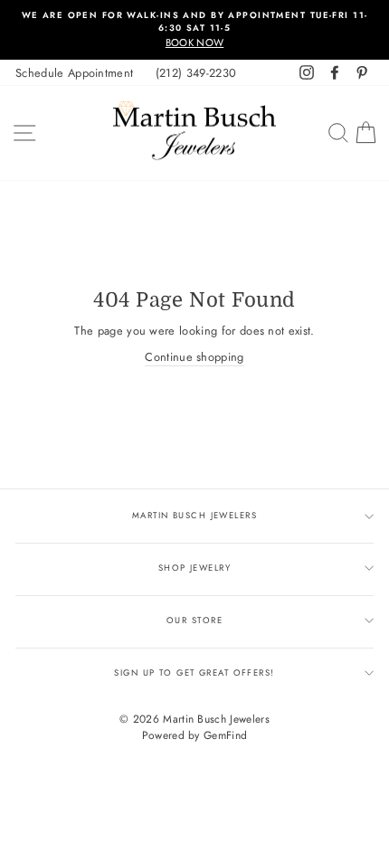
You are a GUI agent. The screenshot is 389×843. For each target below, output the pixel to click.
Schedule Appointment (74, 72)
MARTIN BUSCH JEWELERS (194, 515)
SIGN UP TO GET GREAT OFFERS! (194, 673)
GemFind (225, 735)
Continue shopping (194, 356)
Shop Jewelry (194, 568)
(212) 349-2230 (196, 72)
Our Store (194, 620)
